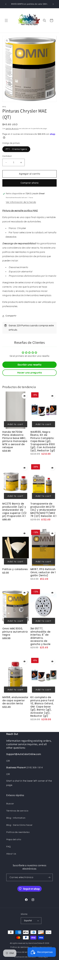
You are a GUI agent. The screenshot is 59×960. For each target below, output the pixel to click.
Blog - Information (15, 818)
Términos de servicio (17, 811)
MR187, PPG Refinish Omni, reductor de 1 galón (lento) (43, 572)
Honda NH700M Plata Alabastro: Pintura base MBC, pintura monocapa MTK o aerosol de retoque (14, 439)
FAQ (8, 847)
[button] (6, 20)
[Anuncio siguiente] (53, 4)
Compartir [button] (11, 316)
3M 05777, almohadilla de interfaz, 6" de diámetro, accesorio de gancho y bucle (40, 636)
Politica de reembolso (18, 832)
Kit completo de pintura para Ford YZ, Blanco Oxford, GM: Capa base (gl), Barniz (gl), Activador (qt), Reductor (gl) (42, 707)
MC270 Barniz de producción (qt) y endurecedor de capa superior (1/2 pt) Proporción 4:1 (14, 510)
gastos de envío (12, 128)
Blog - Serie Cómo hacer (19, 825)
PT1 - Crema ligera (16, 149)
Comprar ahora (30, 183)
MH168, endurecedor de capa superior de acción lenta (15, 700)
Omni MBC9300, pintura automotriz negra (15, 631)
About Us (11, 854)
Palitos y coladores (15, 569)
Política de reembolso (19, 947)
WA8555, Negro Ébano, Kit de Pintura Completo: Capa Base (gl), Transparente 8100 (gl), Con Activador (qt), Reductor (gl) (43, 441)
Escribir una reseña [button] (29, 364)
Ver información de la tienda (21, 202)
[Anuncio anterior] (5, 4)
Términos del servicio (22, 952)
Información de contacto (25, 957)
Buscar (10, 804)
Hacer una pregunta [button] (29, 372)
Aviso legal (43, 957)
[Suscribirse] (49, 877)
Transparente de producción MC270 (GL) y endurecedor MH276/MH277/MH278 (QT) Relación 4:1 (43, 510)
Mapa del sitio (13, 839)
